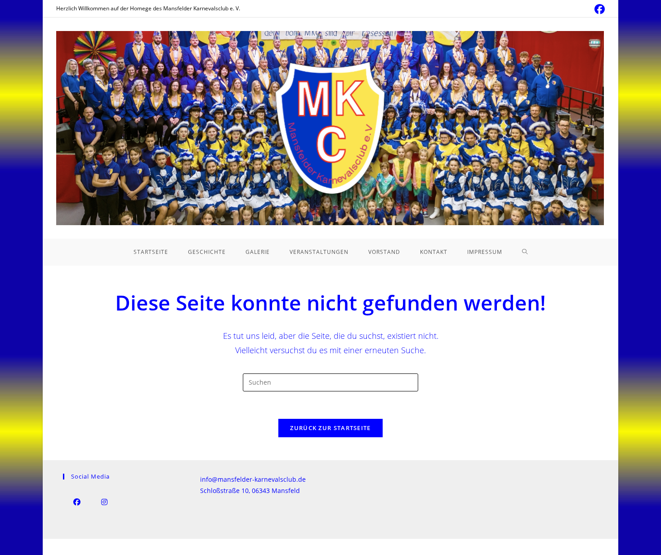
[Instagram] (104, 502)
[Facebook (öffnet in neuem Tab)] (598, 9)
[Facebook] (76, 502)
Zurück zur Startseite (330, 428)
